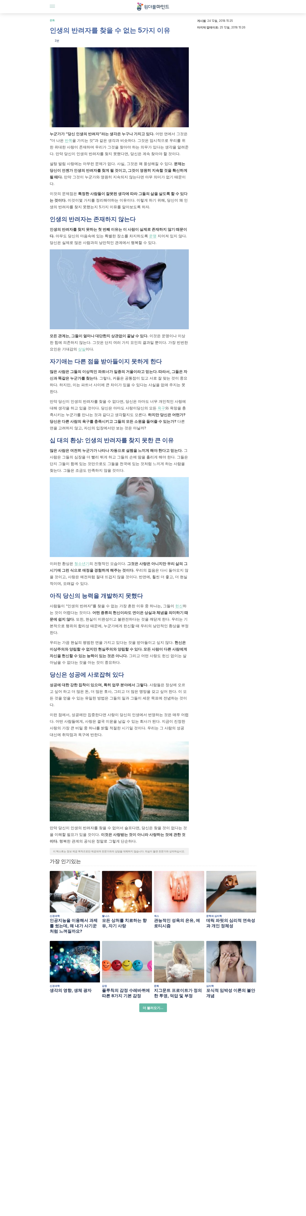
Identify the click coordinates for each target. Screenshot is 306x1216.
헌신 (179, 606)
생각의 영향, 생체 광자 (71, 990)
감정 (104, 985)
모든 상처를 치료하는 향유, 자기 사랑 (124, 923)
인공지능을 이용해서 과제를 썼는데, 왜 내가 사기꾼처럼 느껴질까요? (74, 926)
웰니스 (105, 915)
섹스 (156, 915)
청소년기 (81, 563)
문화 (52, 20)
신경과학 (55, 915)
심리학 (210, 985)
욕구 (161, 408)
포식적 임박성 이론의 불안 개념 (230, 993)
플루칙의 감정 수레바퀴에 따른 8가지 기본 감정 (126, 993)
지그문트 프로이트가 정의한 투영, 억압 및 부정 (178, 993)
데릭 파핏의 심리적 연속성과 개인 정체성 (230, 923)
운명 (153, 236)
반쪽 (68, 140)
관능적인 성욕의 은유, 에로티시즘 (177, 923)
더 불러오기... (153, 1008)
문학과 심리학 (214, 915)
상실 (82, 349)
